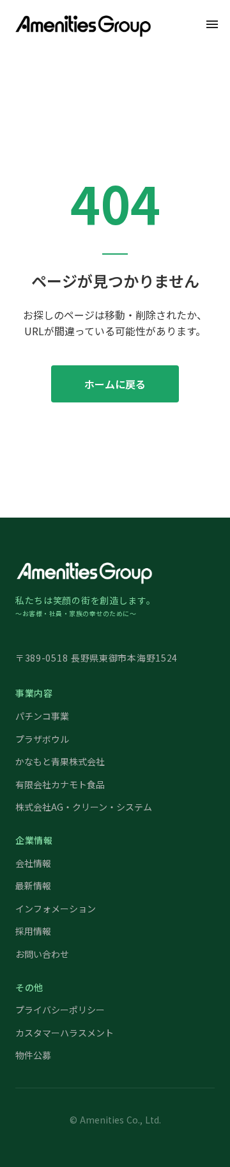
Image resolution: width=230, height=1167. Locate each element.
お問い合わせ (42, 954)
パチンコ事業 (42, 716)
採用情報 (33, 931)
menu (212, 24)
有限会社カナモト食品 (60, 785)
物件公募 (33, 1055)
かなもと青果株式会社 (60, 762)
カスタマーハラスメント (64, 1033)
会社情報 (33, 863)
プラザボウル (42, 739)
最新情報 (33, 886)
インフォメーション (55, 909)
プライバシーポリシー (60, 1010)
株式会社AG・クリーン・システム (83, 807)
